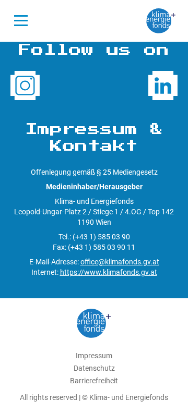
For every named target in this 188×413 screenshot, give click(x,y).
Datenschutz (94, 368)
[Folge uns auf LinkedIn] (163, 85)
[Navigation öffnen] (21, 21)
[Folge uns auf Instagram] (25, 85)
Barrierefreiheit (94, 380)
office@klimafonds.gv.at (119, 262)
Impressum (94, 355)
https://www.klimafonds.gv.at (108, 272)
